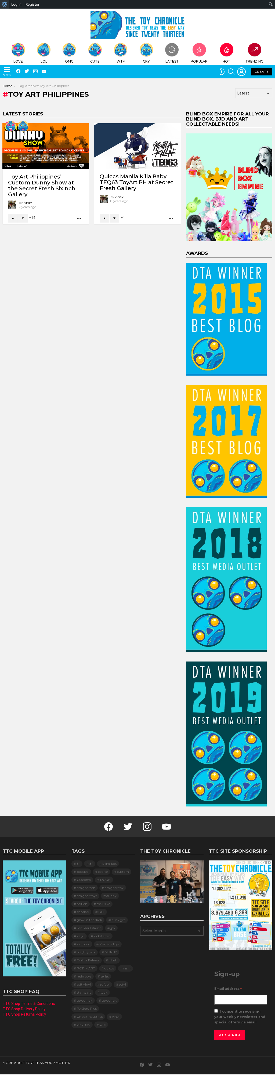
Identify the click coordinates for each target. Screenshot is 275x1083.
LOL (44, 61)
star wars (84, 992)
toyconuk (109, 1000)
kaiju (80, 936)
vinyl (116, 1017)
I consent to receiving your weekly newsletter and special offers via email (239, 1016)
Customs (84, 880)
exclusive (103, 904)
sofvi (122, 984)
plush (113, 960)
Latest (172, 61)
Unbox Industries (90, 1017)
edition (82, 904)
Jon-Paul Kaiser (89, 928)
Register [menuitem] (32, 4)
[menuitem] (4, 4)
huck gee (118, 920)
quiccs (109, 968)
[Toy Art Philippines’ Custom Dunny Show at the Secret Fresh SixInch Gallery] (45, 146)
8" (91, 864)
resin (127, 968)
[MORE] (79, 218)
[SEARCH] (231, 71)
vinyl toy (83, 1025)
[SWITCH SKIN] (222, 71)
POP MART (86, 968)
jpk (112, 928)
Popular (199, 61)
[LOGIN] (241, 71)
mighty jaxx (86, 952)
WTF (121, 61)
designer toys (87, 896)
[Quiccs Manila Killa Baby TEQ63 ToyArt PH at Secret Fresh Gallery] (137, 146)
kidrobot (83, 944)
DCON (105, 880)
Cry (146, 61)
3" (78, 864)
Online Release (88, 960)
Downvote (23, 218)
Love (18, 61)
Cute (95, 61)
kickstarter (102, 936)
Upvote (13, 218)
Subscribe (230, 1035)
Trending (254, 61)
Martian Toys (109, 944)
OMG (69, 61)
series (105, 976)
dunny (111, 896)
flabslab (83, 912)
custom (123, 872)
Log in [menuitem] (16, 4)
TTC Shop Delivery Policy (24, 1009)
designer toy (114, 888)
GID (101, 912)
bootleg (83, 872)
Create (262, 72)
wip (103, 1025)
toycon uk (84, 1000)
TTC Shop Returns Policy (24, 1014)
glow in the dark (89, 920)
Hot (226, 61)
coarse (103, 872)
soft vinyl (84, 984)
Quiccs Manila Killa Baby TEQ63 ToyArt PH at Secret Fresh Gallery (136, 182)
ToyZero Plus (87, 1008)
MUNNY (111, 952)
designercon (86, 888)
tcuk (103, 992)
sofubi (105, 984)
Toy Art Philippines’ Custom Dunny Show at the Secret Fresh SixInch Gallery (41, 185)
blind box (109, 864)
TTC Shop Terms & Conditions (29, 1003)
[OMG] (23, 126)
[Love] (10, 126)
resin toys (84, 976)
